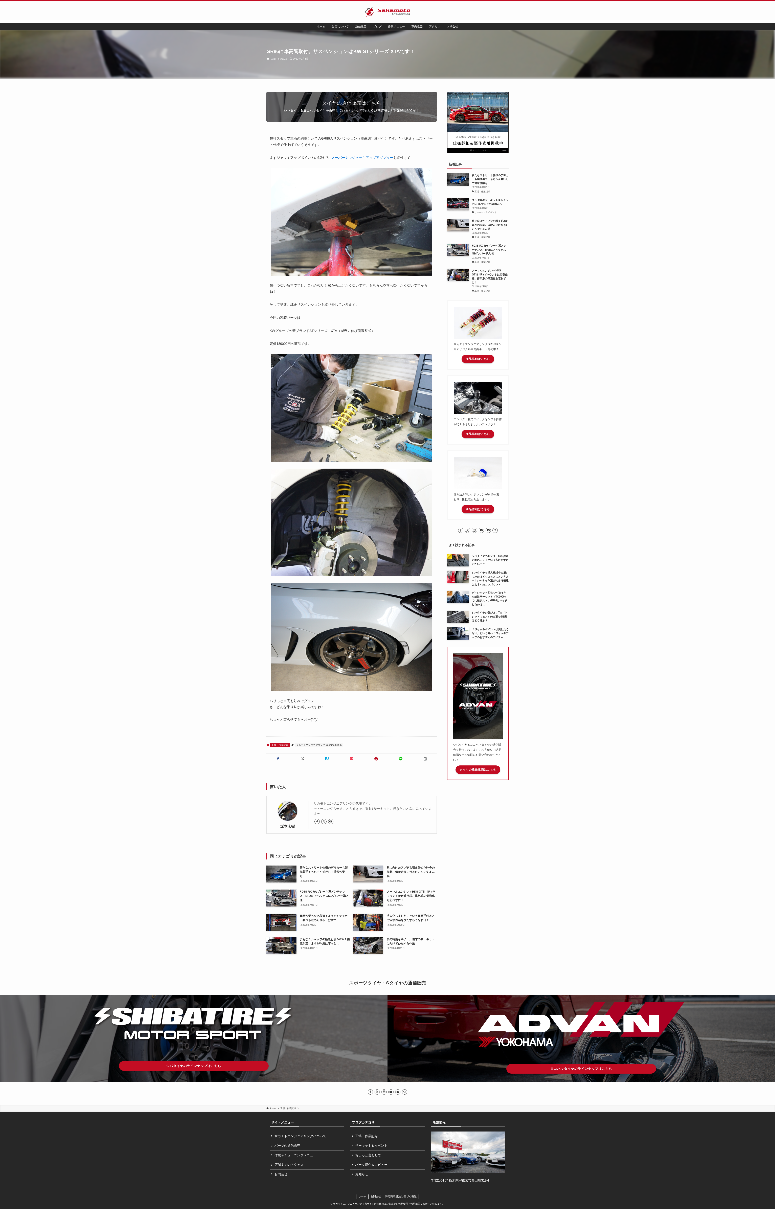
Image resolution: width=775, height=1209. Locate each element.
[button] (277, 758)
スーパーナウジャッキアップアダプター (362, 158)
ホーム (362, 1196)
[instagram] (474, 530)
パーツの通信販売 (287, 1145)
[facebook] (317, 821)
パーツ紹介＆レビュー (371, 1164)
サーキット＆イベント (371, 1145)
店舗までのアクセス (289, 1164)
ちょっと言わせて (368, 1155)
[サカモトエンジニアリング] (387, 12)
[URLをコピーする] (425, 758)
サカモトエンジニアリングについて (300, 1136)
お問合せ (280, 1174)
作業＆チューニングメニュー (295, 1155)
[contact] (488, 530)
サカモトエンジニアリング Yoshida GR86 (319, 745)
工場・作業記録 (279, 59)
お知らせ (361, 1174)
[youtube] (330, 821)
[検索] (495, 530)
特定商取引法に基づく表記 (401, 1196)
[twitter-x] (324, 821)
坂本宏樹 (287, 826)
